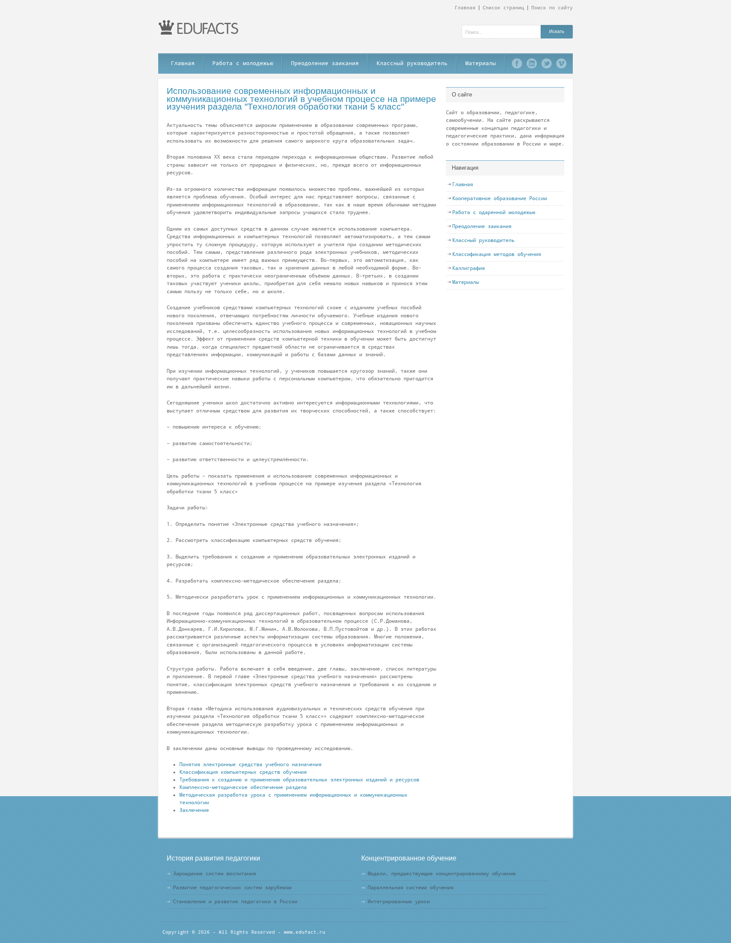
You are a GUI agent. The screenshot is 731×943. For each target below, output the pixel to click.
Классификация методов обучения (496, 254)
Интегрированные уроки (399, 902)
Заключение (194, 810)
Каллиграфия (468, 268)
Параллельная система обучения (410, 888)
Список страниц (503, 7)
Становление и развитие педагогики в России (235, 902)
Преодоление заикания (325, 63)
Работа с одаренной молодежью (493, 212)
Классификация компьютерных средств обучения (243, 772)
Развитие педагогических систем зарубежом (232, 888)
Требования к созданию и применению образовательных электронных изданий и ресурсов (299, 780)
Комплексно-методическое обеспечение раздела (243, 787)
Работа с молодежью (242, 63)
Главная (465, 7)
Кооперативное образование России (499, 198)
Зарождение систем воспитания (214, 874)
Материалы (480, 63)
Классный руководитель (412, 63)
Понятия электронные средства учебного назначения (250, 764)
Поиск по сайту (552, 7)
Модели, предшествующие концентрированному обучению (442, 874)
